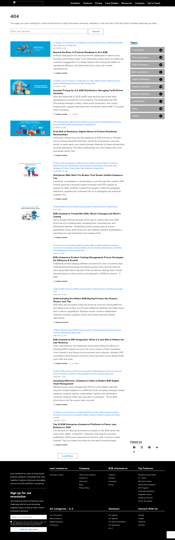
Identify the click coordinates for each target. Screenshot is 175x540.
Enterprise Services (145, 498)
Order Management (60, 250)
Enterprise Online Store (147, 475)
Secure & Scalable (145, 501)
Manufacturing (97, 166)
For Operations (114, 525)
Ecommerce (76, 83)
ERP (82, 83)
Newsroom (83, 481)
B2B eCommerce (101, 43)
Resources (126, 3)
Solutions (75, 3)
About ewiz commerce (87, 475)
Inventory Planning (94, 248)
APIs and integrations (61, 122)
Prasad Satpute (62, 322)
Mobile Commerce (90, 415)
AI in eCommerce (68, 43)
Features (87, 3)
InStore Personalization (147, 485)
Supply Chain (99, 168)
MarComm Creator (145, 481)
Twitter (141, 518)
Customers (113, 481)
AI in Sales (90, 43)
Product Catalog (69, 168)
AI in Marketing (80, 43)
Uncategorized (71, 45)
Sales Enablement (87, 168)
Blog (81, 485)
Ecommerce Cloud (56, 475)
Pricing (98, 3)
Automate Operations (146, 491)
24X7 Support (143, 488)
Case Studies (111, 3)
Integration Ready (145, 494)
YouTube (141, 525)
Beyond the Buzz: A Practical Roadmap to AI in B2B (80, 52)
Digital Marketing (56, 522)
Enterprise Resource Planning (64, 166)
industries (61, 45)
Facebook (141, 522)
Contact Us (83, 478)
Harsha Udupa (61, 73)
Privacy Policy (84, 488)
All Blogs (56, 163)
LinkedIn (141, 515)
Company (139, 3)
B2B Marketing (113, 43)
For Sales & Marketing (117, 522)
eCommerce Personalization (63, 248)
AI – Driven (142, 478)
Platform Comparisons (105, 415)
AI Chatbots (57, 43)
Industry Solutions (77, 125)
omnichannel (107, 166)
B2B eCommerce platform (91, 122)
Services (112, 478)
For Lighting (113, 515)
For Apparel (113, 518)
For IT (111, 528)
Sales (78, 168)
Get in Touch (154, 3)
